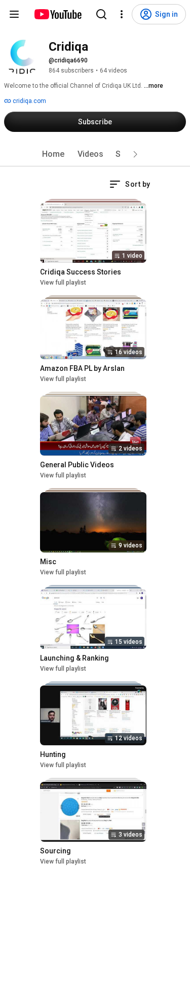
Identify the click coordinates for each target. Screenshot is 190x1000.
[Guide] (14, 14)
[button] (135, 154)
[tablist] (95, 154)
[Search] (101, 14)
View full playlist (63, 282)
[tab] (53, 154)
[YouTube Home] (57, 14)
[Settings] (122, 14)
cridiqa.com (28, 101)
